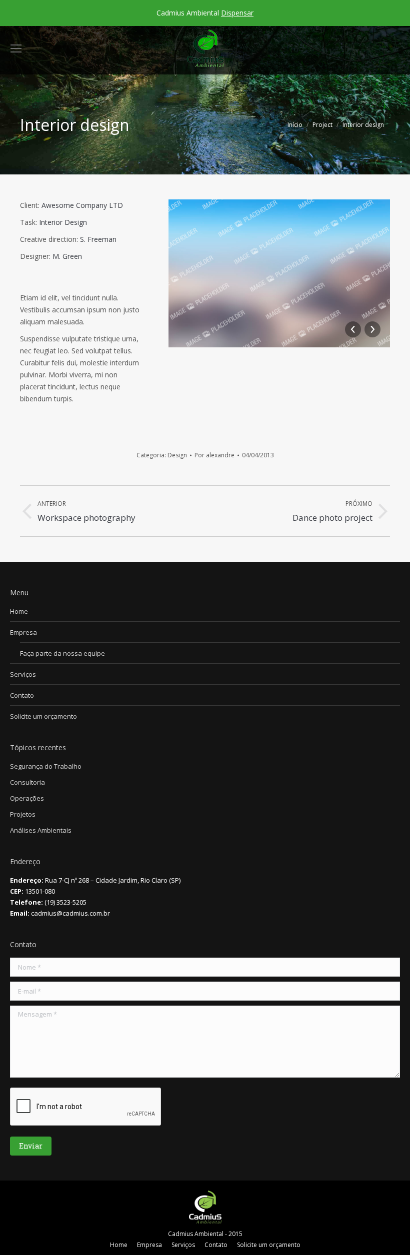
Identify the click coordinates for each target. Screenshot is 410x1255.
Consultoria (27, 782)
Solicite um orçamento (43, 716)
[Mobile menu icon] (16, 48)
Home (19, 611)
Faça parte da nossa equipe (62, 653)
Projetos (23, 814)
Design (177, 455)
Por (214, 455)
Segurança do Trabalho (46, 766)
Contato (22, 695)
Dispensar (237, 12)
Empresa (23, 632)
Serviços (23, 674)
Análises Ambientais (41, 830)
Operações (27, 798)
